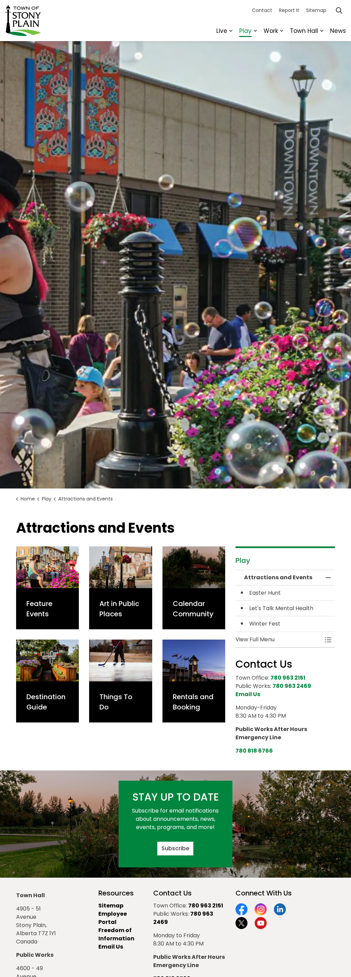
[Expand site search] (339, 10)
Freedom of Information (116, 934)
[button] (278, 639)
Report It (289, 10)
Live (221, 31)
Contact (262, 10)
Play (245, 31)
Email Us (110, 947)
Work (271, 31)
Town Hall (304, 31)
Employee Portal (112, 918)
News (338, 31)
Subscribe (175, 848)
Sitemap (316, 10)
